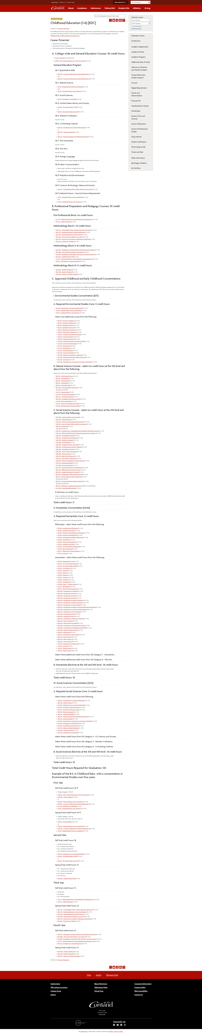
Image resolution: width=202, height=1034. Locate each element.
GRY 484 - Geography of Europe (65, 449)
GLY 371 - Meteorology (62, 392)
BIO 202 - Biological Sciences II (66, 327)
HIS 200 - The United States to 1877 (67, 107)
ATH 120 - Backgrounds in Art (66, 561)
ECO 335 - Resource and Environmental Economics (70, 422)
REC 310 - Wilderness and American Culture (68, 470)
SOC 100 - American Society (65, 730)
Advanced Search (136, 28)
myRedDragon (54, 2)
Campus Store (56, 991)
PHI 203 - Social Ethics (64, 539)
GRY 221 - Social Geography (65, 719)
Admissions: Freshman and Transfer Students (139, 68)
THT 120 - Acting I (62, 646)
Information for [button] (120, 2)
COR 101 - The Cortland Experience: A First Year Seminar (70, 61)
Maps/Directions (100, 984)
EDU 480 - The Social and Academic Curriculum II (70, 252)
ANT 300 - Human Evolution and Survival (67, 417)
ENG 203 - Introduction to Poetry (67, 596)
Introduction (136, 41)
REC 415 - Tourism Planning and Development (69, 477)
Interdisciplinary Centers (140, 106)
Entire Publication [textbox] (136, 20)
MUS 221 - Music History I (65, 637)
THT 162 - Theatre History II (65, 650)
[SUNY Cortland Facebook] (114, 1025)
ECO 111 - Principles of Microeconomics (69, 709)
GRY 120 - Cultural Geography (66, 132)
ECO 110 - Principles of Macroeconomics (69, 707)
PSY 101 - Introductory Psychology (67, 99)
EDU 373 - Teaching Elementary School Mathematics (70, 232)
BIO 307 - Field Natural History (64, 376)
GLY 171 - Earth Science (64, 346)
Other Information (138, 158)
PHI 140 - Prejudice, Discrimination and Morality (71, 533)
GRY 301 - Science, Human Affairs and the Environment (71, 424)
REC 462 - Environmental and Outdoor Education (70, 481)
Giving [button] (147, 8)
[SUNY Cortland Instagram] (125, 1025)
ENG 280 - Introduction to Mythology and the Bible (72, 628)
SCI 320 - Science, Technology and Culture (67, 403)
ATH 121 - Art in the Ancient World (67, 563)
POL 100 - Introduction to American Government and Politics (75, 362)
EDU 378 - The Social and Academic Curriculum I (69, 237)
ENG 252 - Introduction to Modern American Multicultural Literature (77, 607)
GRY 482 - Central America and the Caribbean (69, 447)
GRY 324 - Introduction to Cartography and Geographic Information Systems (77, 431)
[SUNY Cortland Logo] (57, 8)
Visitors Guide (70, 2)
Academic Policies (137, 52)
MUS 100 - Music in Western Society (68, 630)
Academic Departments (139, 47)
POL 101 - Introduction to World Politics (69, 723)
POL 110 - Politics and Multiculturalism (68, 728)
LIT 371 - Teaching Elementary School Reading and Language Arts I (74, 219)
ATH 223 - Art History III (64, 568)
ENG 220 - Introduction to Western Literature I (71, 600)
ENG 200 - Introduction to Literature (68, 591)
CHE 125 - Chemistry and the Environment (69, 334)
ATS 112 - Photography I (64, 586)
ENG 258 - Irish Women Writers (66, 614)
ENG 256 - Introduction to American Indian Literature (73, 609)
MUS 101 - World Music (64, 632)
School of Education (63, 28)
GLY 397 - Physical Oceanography (65, 394)
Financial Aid (135, 101)
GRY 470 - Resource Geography (65, 440)
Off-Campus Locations (59, 987)
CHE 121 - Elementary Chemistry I (67, 330)
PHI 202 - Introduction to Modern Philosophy (70, 537)
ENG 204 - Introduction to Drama (67, 598)
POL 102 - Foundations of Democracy (68, 725)
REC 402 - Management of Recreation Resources (69, 474)
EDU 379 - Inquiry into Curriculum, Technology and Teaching (73, 239)
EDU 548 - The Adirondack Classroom (66, 387)
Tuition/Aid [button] (109, 8)
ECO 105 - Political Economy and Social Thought (71, 341)
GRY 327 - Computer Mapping (64, 396)
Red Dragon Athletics (139, 163)
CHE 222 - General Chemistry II (66, 339)
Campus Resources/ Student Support (138, 76)
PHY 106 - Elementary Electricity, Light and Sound (71, 357)
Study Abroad (136, 137)
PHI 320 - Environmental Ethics (64, 463)
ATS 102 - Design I (62, 573)
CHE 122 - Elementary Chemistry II (67, 332)
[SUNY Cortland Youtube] (117, 1025)
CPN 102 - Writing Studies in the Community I (70, 801)
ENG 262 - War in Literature (65, 621)
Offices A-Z (63, 2)
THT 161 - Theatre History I (65, 648)
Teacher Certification (138, 142)
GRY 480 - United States (63, 442)
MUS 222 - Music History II (65, 639)
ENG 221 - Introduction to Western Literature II (71, 602)
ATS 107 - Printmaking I (64, 582)
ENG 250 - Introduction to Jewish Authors (69, 605)
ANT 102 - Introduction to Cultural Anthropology (71, 127)
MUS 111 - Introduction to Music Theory (69, 634)
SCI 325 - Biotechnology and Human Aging (68, 406)
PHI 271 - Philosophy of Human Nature (68, 551)
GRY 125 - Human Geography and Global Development (73, 136)
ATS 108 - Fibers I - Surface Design (67, 584)
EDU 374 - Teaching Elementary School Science (69, 234)
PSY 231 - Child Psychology (63, 221)
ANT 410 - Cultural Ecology (63, 419)
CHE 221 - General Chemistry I (66, 337)
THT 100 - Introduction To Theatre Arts (68, 644)
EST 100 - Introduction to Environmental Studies (69, 308)
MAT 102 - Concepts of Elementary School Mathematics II (74, 79)
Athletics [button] (137, 8)
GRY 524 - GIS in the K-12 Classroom (66, 458)
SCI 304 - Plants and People (63, 401)
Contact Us (138, 995)
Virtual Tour (98, 991)
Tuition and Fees (137, 152)
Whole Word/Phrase (137, 26)
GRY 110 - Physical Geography (66, 712)
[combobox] (110, 16)
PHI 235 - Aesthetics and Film (66, 544)
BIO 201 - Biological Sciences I (66, 325)
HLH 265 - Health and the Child (65, 256)
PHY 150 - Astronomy (64, 359)
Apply (99, 975)
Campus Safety (140, 987)
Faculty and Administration (136, 94)
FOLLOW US (119, 1022)
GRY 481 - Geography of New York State (67, 444)
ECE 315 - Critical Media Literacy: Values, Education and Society (75, 189)
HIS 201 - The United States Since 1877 (68, 112)
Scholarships (135, 111)
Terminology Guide (138, 147)
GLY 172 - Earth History (64, 348)
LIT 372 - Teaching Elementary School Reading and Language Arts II (74, 259)
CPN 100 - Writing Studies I (65, 797)
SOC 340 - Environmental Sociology (66, 488)
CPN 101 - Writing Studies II (65, 822)
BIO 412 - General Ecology (63, 385)
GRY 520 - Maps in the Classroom (65, 456)
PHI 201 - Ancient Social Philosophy (67, 535)
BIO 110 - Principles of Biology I (66, 320)
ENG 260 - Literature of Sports (66, 616)
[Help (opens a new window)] (123, 20)
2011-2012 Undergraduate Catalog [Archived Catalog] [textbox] (107, 16)
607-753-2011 (102, 1014)
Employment (55, 984)
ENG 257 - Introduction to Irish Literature (69, 612)
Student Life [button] (123, 8)
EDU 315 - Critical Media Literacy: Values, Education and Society (74, 230)
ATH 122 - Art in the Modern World (67, 566)
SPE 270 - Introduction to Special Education (68, 261)
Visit (89, 975)
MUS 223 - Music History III (65, 641)
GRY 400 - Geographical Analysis (65, 435)
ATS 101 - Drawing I (63, 570)
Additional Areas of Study (140, 62)
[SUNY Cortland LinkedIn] (121, 1025)
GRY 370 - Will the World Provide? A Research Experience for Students (76, 433)
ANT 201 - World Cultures (65, 703)
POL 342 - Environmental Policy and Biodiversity (69, 467)
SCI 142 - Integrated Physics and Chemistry (69, 91)
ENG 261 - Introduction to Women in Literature (71, 618)
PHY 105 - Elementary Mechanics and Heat (70, 355)
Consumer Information (142, 984)
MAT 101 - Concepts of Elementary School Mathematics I (73, 74)
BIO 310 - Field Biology (62, 378)
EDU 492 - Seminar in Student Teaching (67, 274)
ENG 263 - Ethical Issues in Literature (68, 623)
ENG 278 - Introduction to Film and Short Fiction (71, 625)
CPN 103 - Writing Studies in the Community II (70, 826)
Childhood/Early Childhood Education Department (65, 36)
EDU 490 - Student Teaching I (64, 269)
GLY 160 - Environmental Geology (67, 343)
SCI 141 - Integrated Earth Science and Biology (70, 87)
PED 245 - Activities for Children (65, 241)
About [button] (71, 8)
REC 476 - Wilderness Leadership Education (68, 486)
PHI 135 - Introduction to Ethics (66, 530)
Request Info (112, 975)
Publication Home (137, 36)
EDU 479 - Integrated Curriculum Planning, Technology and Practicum (75, 250)
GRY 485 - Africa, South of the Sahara (66, 451)
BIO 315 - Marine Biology (63, 380)
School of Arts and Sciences (138, 117)
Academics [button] (82, 8)
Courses (134, 83)
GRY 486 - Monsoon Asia (63, 454)
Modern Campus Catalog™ (115, 1031)
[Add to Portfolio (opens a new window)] (113, 20)
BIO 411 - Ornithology (62, 383)
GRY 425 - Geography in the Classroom (67, 438)
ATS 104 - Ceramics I (63, 577)
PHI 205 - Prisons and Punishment (67, 542)
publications (83, 1031)
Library (53, 995)
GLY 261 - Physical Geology (65, 350)
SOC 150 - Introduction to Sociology (68, 732)
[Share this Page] (117, 20)
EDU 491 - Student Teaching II (64, 272)
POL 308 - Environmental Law (64, 465)
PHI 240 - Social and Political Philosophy (69, 546)
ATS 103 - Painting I (63, 575)
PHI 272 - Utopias (62, 553)
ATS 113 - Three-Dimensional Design (67, 589)
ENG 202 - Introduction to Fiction (67, 593)
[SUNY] (81, 1023)
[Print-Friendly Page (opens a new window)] (120, 20)
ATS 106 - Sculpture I (63, 579)
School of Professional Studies (139, 130)
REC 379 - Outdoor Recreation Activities (67, 472)
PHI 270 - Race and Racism (65, 549)
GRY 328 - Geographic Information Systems (68, 399)
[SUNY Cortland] (101, 1007)
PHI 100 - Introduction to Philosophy (68, 528)
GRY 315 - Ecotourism (62, 426)
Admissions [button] (96, 8)
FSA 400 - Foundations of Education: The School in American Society (75, 254)
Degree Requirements (139, 88)
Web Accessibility (141, 991)
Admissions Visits (101, 987)
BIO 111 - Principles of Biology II (66, 323)
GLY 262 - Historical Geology (66, 353)
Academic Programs (138, 57)
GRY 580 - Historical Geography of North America (70, 460)
